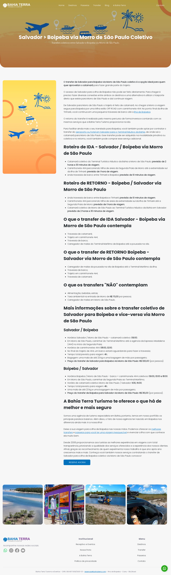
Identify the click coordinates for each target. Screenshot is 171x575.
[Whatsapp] (5, 550)
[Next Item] (163, 504)
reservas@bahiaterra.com (95, 571)
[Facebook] (17, 550)
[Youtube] (23, 550)
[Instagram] (11, 550)
